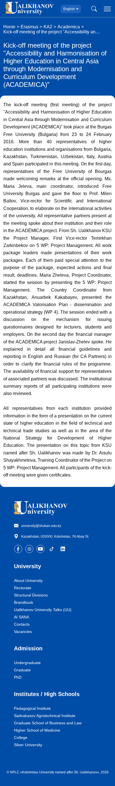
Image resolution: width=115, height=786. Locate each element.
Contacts (22, 624)
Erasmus (29, 26)
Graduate (22, 670)
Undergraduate (27, 662)
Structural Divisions (31, 595)
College (20, 737)
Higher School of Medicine (37, 730)
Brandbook (23, 602)
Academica (69, 26)
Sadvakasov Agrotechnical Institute (44, 715)
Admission (28, 648)
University (27, 566)
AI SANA (21, 617)
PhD (17, 677)
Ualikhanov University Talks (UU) (42, 609)
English (69, 9)
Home (9, 26)
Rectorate (22, 588)
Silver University (28, 745)
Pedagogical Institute (32, 708)
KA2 (48, 26)
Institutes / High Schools (47, 694)
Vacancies (23, 631)
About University (28, 580)
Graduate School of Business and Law (48, 723)
